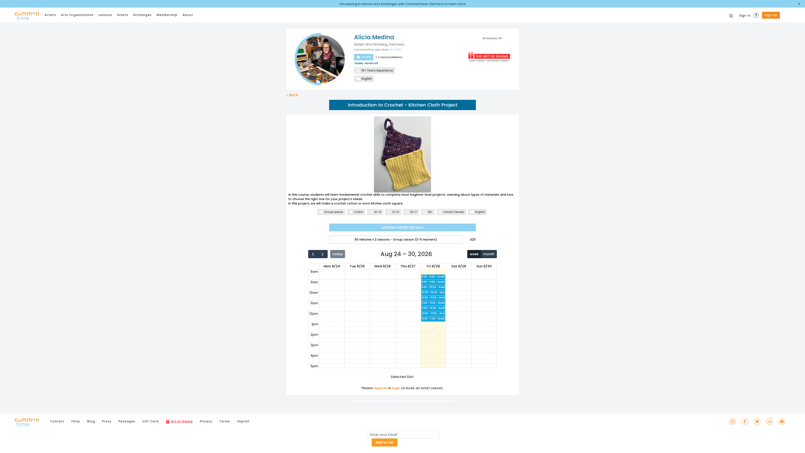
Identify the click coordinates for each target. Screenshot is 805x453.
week (474, 254)
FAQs (75, 421)
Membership (167, 15)
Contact (57, 421)
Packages (126, 421)
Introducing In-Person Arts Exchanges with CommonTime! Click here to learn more (402, 4)
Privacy (206, 421)
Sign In (744, 15)
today (337, 254)
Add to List (384, 442)
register (380, 388)
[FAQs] (757, 14)
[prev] (313, 254)
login (396, 388)
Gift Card (150, 421)
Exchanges (142, 15)
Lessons (105, 15)
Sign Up (771, 15)
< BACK (292, 95)
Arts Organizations (77, 15)
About (188, 15)
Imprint (243, 421)
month (489, 254)
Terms (224, 421)
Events (122, 15)
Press (106, 421)
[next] (323, 254)
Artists (50, 15)
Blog (91, 421)
